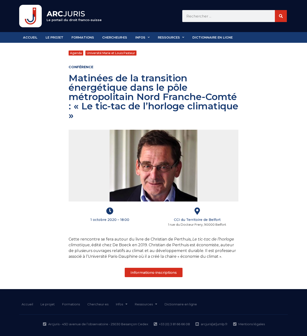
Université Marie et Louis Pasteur (111, 53)
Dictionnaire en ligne (212, 37)
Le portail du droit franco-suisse (74, 20)
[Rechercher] (281, 16)
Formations (82, 37)
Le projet (54, 37)
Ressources (169, 37)
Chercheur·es (114, 37)
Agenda (76, 53)
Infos (140, 37)
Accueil (30, 37)
